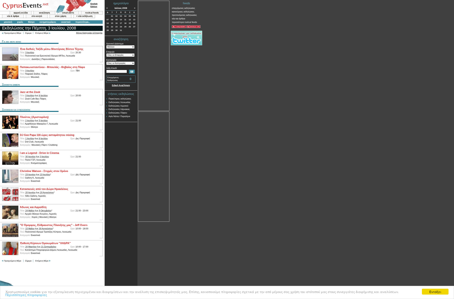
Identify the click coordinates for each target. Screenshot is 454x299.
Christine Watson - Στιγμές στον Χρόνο (44, 171)
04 (125, 16)
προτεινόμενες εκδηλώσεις (184, 15)
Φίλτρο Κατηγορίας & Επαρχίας (89, 33)
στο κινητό (37, 16)
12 (130, 20)
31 (121, 30)
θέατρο (31, 22)
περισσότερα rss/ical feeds (184, 22)
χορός (20, 22)
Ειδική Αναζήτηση (121, 85)
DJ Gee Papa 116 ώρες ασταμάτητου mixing (47, 135)
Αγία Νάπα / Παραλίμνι (119, 116)
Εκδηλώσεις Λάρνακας (119, 109)
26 (130, 27)
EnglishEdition (94, 5)
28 (108, 30)
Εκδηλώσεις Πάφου (118, 113)
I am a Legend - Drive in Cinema (39, 153)
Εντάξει (435, 291)
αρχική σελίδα (21, 13)
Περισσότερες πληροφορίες (26, 294)
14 (108, 23)
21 (108, 27)
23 (116, 27)
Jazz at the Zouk (30, 92)
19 (130, 23)
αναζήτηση (44, 13)
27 (134, 27)
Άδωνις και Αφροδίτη (33, 207)
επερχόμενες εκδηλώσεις (183, 8)
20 (134, 23)
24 (121, 27)
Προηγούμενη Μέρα (12, 33)
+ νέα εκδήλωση (84, 16)
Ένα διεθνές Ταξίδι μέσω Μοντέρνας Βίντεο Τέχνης (51, 49)
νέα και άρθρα (178, 18)
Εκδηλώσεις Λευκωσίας (120, 102)
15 (112, 23)
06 (134, 16)
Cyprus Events (25, 5)
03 (121, 16)
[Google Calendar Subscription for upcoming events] (193, 26)
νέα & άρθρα (13, 16)
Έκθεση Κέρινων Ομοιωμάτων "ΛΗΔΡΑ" (45, 243)
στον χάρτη (60, 16)
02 (116, 16)
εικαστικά (65, 22)
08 (112, 20)
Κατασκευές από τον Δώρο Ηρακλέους (44, 189)
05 (130, 16)
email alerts (68, 13)
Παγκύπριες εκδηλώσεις (120, 99)
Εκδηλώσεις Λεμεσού (118, 106)
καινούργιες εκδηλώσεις (183, 11)
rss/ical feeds (92, 13)
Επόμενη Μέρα (41, 33)
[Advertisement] (154, 55)
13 (134, 20)
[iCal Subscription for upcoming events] (179, 26)
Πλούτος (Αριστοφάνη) (34, 117)
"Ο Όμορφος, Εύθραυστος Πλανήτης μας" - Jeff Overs (53, 225)
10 (121, 20)
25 (125, 27)
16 (116, 23)
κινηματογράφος (48, 22)
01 (112, 16)
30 (116, 30)
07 (108, 20)
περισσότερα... (82, 22)
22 (112, 27)
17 (121, 23)
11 (125, 20)
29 (112, 30)
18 (125, 23)
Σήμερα (28, 33)
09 (116, 20)
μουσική (8, 22)
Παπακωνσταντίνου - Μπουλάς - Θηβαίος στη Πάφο (52, 67)
